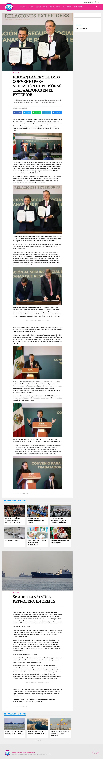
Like (63, 7)
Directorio (14, 752)
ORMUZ (24, 707)
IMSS (23, 493)
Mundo (45, 7)
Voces (58, 7)
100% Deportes (78, 7)
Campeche (23, 7)
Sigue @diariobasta (81, 28)
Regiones (30, 7)
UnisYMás (69, 7)
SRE (27, 493)
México (38, 7)
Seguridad (52, 7)
